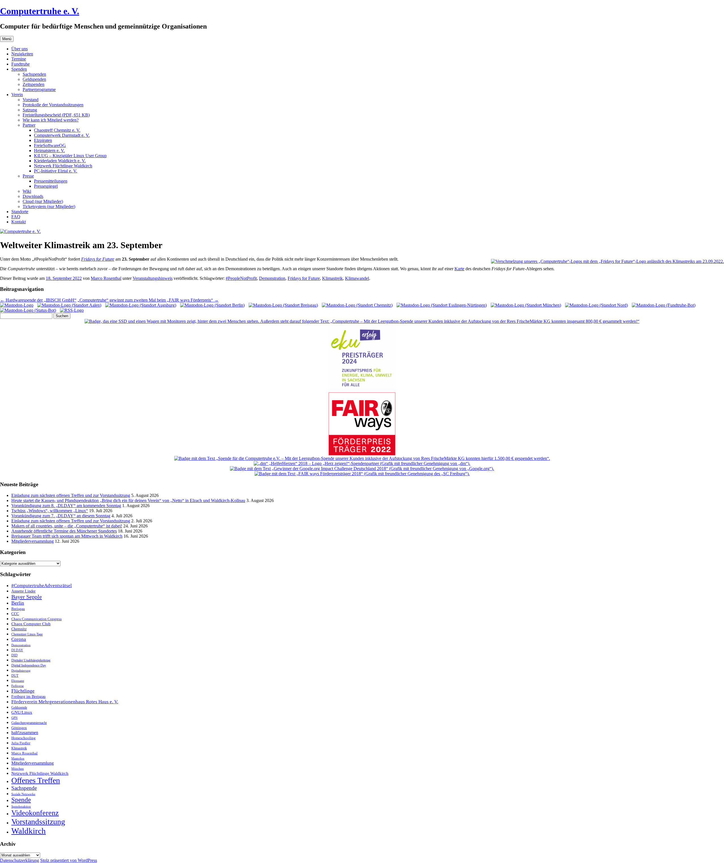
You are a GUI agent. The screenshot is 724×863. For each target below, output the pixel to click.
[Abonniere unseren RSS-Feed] (72, 310)
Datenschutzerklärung (19, 860)
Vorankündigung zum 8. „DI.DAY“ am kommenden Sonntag (66, 505)
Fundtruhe (20, 64)
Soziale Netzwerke (23, 794)
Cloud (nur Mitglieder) (43, 201)
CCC (15, 614)
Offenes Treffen (35, 780)
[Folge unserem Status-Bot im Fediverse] (28, 310)
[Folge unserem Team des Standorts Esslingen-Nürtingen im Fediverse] (442, 305)
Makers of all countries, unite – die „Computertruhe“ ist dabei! (66, 526)
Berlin (17, 603)
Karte (459, 268)
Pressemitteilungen (50, 181)
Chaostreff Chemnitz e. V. (57, 130)
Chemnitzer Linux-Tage (27, 634)
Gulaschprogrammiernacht (29, 723)
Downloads (33, 196)
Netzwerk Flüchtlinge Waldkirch (63, 165)
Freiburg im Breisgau (28, 696)
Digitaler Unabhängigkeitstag (30, 660)
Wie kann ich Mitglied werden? (51, 120)
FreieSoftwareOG (50, 145)
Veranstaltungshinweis (153, 278)
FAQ (15, 216)
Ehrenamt (17, 680)
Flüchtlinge (23, 691)
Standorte (19, 211)
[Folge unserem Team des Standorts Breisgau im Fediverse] (283, 305)
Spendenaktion (21, 806)
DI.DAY (17, 650)
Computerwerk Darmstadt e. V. (62, 135)
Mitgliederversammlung (32, 541)
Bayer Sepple (26, 597)
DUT (14, 676)
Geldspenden (34, 79)
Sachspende (24, 788)
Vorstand (30, 99)
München (17, 768)
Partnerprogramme (39, 89)
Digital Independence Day (28, 665)
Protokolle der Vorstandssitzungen (53, 104)
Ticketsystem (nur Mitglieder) (49, 206)
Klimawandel (357, 278)
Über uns (19, 48)
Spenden (19, 69)
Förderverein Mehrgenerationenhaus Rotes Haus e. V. (64, 701)
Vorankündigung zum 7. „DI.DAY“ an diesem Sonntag (60, 515)
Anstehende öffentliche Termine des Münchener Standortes (64, 531)
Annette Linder (23, 591)
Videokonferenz (35, 813)
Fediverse (17, 685)
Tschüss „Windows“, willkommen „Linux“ (49, 510)
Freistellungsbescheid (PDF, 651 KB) (56, 115)
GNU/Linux (21, 712)
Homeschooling (23, 738)
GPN (14, 717)
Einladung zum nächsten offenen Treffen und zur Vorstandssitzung (70, 495)
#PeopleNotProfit (241, 278)
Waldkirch (28, 830)
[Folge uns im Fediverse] (16, 305)
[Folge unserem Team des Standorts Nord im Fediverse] (596, 305)
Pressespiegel (46, 186)
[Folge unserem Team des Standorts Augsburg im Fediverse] (140, 305)
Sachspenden (34, 74)
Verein (17, 94)
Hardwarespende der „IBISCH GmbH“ (38, 300)
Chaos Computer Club (31, 624)
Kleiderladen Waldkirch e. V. (60, 160)
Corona (18, 639)
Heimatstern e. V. (49, 150)
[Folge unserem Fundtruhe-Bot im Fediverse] (663, 305)
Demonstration (272, 278)
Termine (18, 59)
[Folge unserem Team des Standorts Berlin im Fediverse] (212, 305)
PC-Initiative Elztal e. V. (55, 170)
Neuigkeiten (22, 53)
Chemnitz (19, 629)
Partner (29, 125)
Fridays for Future (97, 259)
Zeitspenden (33, 84)
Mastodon (17, 758)
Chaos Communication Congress (36, 619)
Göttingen (19, 728)
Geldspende (19, 708)
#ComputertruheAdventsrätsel (41, 585)
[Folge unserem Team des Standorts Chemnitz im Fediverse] (357, 305)
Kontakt (18, 221)
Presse (28, 176)
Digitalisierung (21, 670)
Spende (21, 799)
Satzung (30, 109)
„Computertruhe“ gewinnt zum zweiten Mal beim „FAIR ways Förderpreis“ (148, 300)
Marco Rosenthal (106, 278)
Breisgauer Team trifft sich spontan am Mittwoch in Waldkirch (66, 536)
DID (14, 655)
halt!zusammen (24, 732)
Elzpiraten (43, 140)
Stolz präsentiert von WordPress (68, 860)
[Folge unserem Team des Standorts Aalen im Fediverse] (69, 305)
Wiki (27, 191)
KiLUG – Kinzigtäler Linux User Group (70, 155)
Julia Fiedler (20, 743)
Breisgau (18, 609)
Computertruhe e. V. (39, 11)
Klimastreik (332, 278)
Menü (6, 39)
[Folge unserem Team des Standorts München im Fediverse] (526, 305)
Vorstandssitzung (38, 821)
